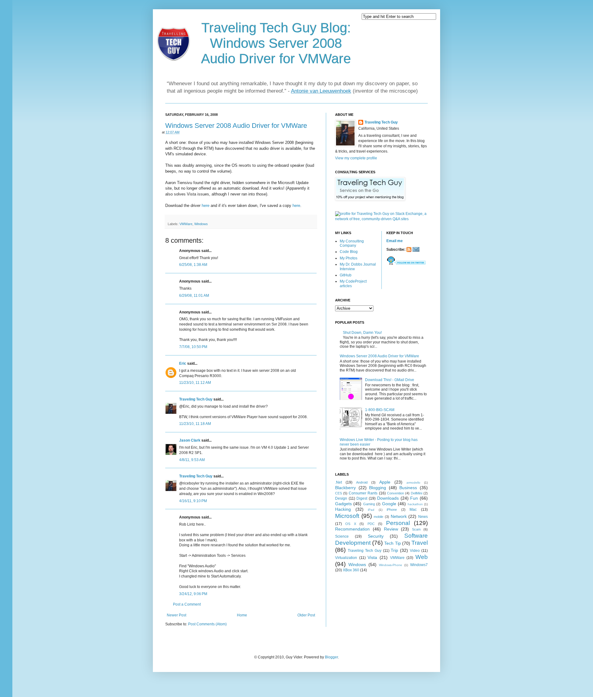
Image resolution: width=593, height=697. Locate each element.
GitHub (345, 275)
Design (341, 498)
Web (421, 557)
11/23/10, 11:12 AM (195, 382)
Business (408, 487)
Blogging (377, 487)
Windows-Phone (390, 565)
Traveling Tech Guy (195, 399)
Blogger (331, 657)
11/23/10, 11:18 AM (195, 424)
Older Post (306, 615)
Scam (416, 529)
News (423, 516)
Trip (394, 550)
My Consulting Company (352, 243)
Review (391, 529)
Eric (182, 363)
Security (376, 536)
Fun (414, 498)
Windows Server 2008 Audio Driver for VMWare (236, 125)
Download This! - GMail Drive (389, 380)
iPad (371, 509)
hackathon (415, 504)
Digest (361, 498)
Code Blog (349, 252)
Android (362, 482)
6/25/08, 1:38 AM (193, 264)
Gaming (369, 504)
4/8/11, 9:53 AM (192, 460)
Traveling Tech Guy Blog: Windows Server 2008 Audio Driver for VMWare (276, 43)
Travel (419, 543)
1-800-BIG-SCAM (379, 410)
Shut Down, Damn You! (362, 332)
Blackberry (345, 487)
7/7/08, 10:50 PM (193, 347)
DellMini (416, 493)
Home (242, 615)
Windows (201, 224)
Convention (395, 493)
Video (415, 550)
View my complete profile (356, 158)
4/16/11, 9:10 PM (193, 501)
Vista (372, 557)
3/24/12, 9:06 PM (193, 594)
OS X (350, 524)
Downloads (388, 498)
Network (399, 516)
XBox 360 (351, 570)
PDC (371, 524)
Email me (394, 241)
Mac (413, 509)
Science (342, 536)
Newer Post (176, 615)
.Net (338, 482)
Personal (398, 523)
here (205, 205)
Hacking (343, 509)
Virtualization (346, 558)
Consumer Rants (363, 493)
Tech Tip (392, 543)
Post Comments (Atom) (207, 624)
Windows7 (419, 565)
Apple (384, 482)
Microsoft (347, 516)
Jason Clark (189, 440)
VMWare (185, 224)
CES (338, 493)
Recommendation (352, 529)
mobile (378, 517)
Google (389, 503)
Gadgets (343, 503)
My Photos (348, 258)
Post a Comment (187, 604)
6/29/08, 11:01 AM (194, 295)
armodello (413, 482)
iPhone (392, 509)
